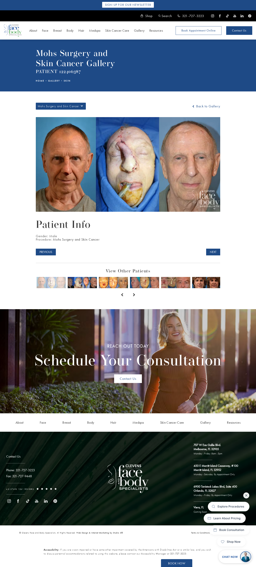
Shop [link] (149, 16)
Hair (81, 30)
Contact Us (239, 30)
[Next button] (134, 295)
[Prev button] (122, 295)
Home (40, 80)
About (33, 30)
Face (45, 30)
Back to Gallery (207, 106)
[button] (165, 16)
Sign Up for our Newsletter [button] (128, 5)
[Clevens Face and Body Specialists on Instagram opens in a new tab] (212, 15)
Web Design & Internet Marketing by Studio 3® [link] (99, 532)
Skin (67, 80)
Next (213, 252)
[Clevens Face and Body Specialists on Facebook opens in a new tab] (220, 15)
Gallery (139, 30)
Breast (57, 30)
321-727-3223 (178, 553)
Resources (156, 30)
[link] (190, 16)
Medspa (94, 30)
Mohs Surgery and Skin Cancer (76, 239)
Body (70, 30)
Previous (46, 252)
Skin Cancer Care (117, 30)
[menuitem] (212, 15)
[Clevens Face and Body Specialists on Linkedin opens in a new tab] (242, 15)
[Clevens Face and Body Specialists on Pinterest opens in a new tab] (249, 15)
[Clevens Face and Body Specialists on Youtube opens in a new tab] (234, 15)
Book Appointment (198, 30)
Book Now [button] (176, 563)
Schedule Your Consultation (128, 356)
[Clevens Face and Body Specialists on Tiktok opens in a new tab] (227, 15)
